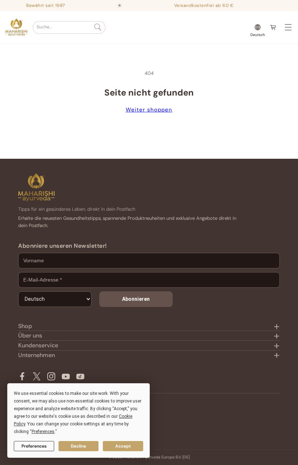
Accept (123, 446)
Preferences (34, 446)
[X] (37, 376)
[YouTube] (66, 376)
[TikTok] (80, 376)
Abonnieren (136, 299)
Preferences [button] (43, 431)
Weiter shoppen (149, 109)
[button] (69, 27)
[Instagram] (51, 376)
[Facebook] (22, 376)
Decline (78, 446)
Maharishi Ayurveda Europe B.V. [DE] (157, 457)
